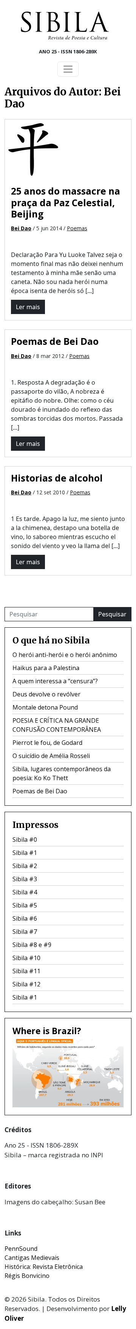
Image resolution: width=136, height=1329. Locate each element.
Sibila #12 (26, 984)
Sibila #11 (26, 971)
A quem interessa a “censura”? (55, 681)
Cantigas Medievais (32, 1257)
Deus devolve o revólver (46, 694)
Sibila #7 (24, 931)
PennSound (21, 1248)
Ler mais (28, 307)
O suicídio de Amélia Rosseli (51, 756)
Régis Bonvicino (27, 1276)
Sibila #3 (24, 879)
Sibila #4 (24, 892)
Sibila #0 (24, 839)
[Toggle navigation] (68, 69)
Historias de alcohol (57, 478)
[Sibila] (65, 25)
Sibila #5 (24, 905)
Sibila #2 (24, 866)
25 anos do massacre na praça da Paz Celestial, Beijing (65, 202)
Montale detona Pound (45, 707)
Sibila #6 (24, 918)
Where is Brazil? (46, 1031)
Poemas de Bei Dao (55, 341)
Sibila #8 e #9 (31, 945)
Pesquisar (112, 614)
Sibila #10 (26, 958)
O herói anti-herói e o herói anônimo (64, 655)
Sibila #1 (24, 853)
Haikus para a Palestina (45, 668)
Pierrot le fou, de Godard (47, 743)
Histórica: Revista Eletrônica (44, 1267)
